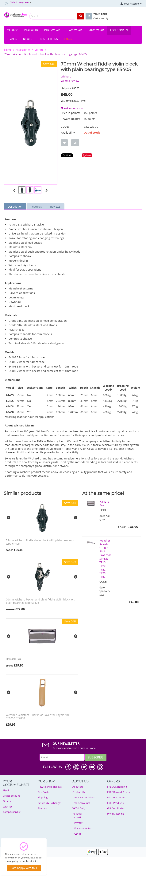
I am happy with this (24, 868)
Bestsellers (49, 39)
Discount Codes (116, 797)
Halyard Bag (13, 659)
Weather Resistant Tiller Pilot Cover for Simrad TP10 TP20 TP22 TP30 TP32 (105, 559)
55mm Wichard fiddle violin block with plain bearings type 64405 (40, 542)
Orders (7, 801)
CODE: (65, 126)
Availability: (68, 132)
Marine (39, 50)
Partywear (52, 30)
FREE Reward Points (118, 792)
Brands (12, 39)
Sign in (6, 790)
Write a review (70, 80)
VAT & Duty (78, 808)
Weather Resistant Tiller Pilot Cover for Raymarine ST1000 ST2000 (38, 716)
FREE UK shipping (117, 786)
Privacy (78, 822)
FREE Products (115, 803)
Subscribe (95, 757)
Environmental (82, 828)
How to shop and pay (50, 786)
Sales (68, 39)
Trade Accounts (81, 803)
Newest (28, 39)
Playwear (31, 30)
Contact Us (78, 792)
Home (8, 50)
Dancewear (96, 30)
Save (88, 155)
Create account (11, 795)
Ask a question (73, 108)
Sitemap (42, 808)
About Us (77, 786)
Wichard (66, 76)
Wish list (7, 806)
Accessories (119, 30)
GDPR (77, 833)
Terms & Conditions (83, 797)
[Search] (80, 16)
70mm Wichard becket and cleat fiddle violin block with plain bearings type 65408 (41, 601)
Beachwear (74, 30)
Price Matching (115, 813)
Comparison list (12, 812)
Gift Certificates (116, 808)
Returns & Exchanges (49, 803)
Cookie (78, 817)
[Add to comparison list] (75, 142)
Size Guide (43, 792)
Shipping (43, 797)
